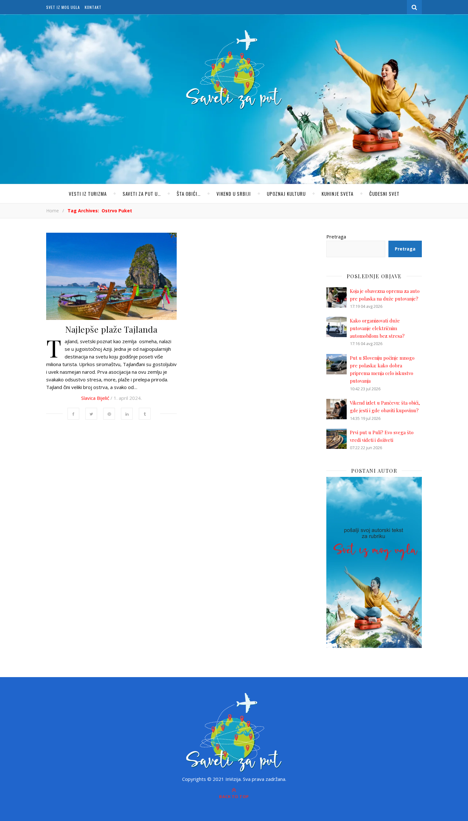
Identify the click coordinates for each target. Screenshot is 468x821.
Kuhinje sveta (337, 193)
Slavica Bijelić (95, 398)
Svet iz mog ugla (63, 7)
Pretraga (336, 236)
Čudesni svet (384, 193)
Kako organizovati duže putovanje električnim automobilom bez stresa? (377, 328)
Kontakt (93, 7)
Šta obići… (189, 193)
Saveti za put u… (142, 193)
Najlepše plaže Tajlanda (111, 329)
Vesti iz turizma (88, 193)
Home (52, 211)
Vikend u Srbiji (233, 193)
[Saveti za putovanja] (234, 69)
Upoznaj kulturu (286, 193)
